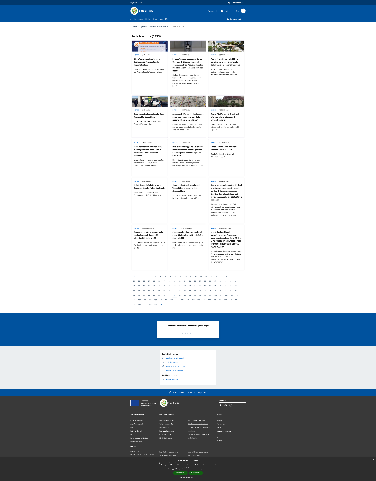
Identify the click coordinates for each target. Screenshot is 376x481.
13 (201, 276)
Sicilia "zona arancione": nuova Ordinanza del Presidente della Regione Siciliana (147, 61)
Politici (132, 434)
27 (164, 281)
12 (196, 276)
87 (149, 295)
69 (164, 290)
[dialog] (188, 469)
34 (200, 281)
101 (221, 295)
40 (230, 281)
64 (139, 290)
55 (200, 286)
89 (159, 295)
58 (215, 286)
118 (204, 300)
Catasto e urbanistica (166, 434)
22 (139, 281)
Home (135, 26)
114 (182, 300)
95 (190, 295)
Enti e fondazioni (136, 431)
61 (230, 286)
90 (164, 295)
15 (211, 276)
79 (215, 290)
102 (226, 295)
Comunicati (221, 424)
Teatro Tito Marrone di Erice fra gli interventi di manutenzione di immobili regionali (225, 116)
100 (215, 295)
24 (149, 281)
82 (230, 290)
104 (237, 295)
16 (216, 276)
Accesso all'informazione (157, 26)
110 (161, 300)
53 (190, 286)
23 (144, 281)
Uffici (132, 427)
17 (221, 276)
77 (205, 290)
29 (174, 281)
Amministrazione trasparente (198, 452)
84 (134, 295)
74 (190, 290)
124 (236, 300)
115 (188, 300)
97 (200, 295)
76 (200, 290)
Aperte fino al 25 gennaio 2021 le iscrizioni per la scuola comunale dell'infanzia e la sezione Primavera (225, 61)
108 (150, 300)
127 (144, 304)
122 (225, 300)
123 (231, 300)
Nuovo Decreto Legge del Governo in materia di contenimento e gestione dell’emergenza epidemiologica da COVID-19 (187, 151)
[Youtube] (221, 11)
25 (154, 281)
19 (231, 276)
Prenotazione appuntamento (168, 452)
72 (180, 290)
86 (144, 295)
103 (231, 295)
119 (209, 300)
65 (144, 290)
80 (220, 290)
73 (185, 290)
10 (186, 276)
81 (225, 290)
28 (169, 281)
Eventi (219, 440)
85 (139, 295)
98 (205, 295)
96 (195, 295)
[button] (188, 477)
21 (134, 281)
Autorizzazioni (193, 438)
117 (198, 300)
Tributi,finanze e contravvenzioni (199, 427)
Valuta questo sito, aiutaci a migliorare (190, 392)
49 (169, 286)
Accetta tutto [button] (180, 473)
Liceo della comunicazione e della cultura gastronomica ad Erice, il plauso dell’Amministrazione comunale (148, 151)
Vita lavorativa (164, 427)
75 (195, 290)
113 (177, 300)
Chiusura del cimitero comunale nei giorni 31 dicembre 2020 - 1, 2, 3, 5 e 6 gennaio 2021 (187, 235)
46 (154, 286)
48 (164, 286)
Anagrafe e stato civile (166, 420)
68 (159, 290)
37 (215, 281)
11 (191, 276)
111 (166, 300)
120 (214, 300)
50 (174, 286)
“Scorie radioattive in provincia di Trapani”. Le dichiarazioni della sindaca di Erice (186, 188)
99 (210, 295)
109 (155, 300)
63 (134, 290)
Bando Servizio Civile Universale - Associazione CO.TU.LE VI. (225, 148)
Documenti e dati (136, 441)
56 (205, 286)
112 (171, 300)
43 (139, 286)
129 (155, 304)
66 (149, 290)
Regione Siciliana (136, 2)
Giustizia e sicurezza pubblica (198, 424)
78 (210, 290)
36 (210, 281)
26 (159, 281)
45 (149, 286)
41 (236, 281)
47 (159, 286)
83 (236, 290)
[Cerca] (243, 11)
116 (193, 300)
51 (180, 286)
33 (195, 281)
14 (206, 276)
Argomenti (143, 26)
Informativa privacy (194, 455)
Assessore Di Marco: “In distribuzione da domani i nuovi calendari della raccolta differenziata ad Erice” (187, 116)
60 (225, 286)
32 (190, 281)
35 (205, 281)
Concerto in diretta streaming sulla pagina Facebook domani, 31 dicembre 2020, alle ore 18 (148, 235)
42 (134, 286)
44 (144, 286)
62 (236, 286)
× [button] (374, 459)
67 (154, 290)
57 (210, 286)
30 (180, 281)
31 (185, 281)
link (207, 469)
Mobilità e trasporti (165, 438)
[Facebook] (216, 11)
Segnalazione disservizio (167, 455)
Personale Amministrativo (139, 438)
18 (226, 276)
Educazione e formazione (196, 420)
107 (144, 300)
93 (180, 295)
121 (220, 300)
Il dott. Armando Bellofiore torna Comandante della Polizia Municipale (149, 187)
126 (139, 304)
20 (236, 276)
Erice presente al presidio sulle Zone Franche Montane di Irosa (149, 115)
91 (169, 295)
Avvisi (219, 427)
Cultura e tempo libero (166, 424)
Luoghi (219, 437)
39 (225, 281)
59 (220, 286)
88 (154, 295)
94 (185, 295)
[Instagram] (226, 11)
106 (139, 300)
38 (220, 281)
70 (169, 290)
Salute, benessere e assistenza (198, 434)
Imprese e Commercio (166, 431)
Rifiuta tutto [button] (196, 473)
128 (150, 304)
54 (195, 286)
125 (134, 304)
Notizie (136, 55)
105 (134, 300)
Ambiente (191, 431)
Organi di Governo (136, 420)
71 (174, 290)
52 (185, 286)
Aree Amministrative (137, 424)
